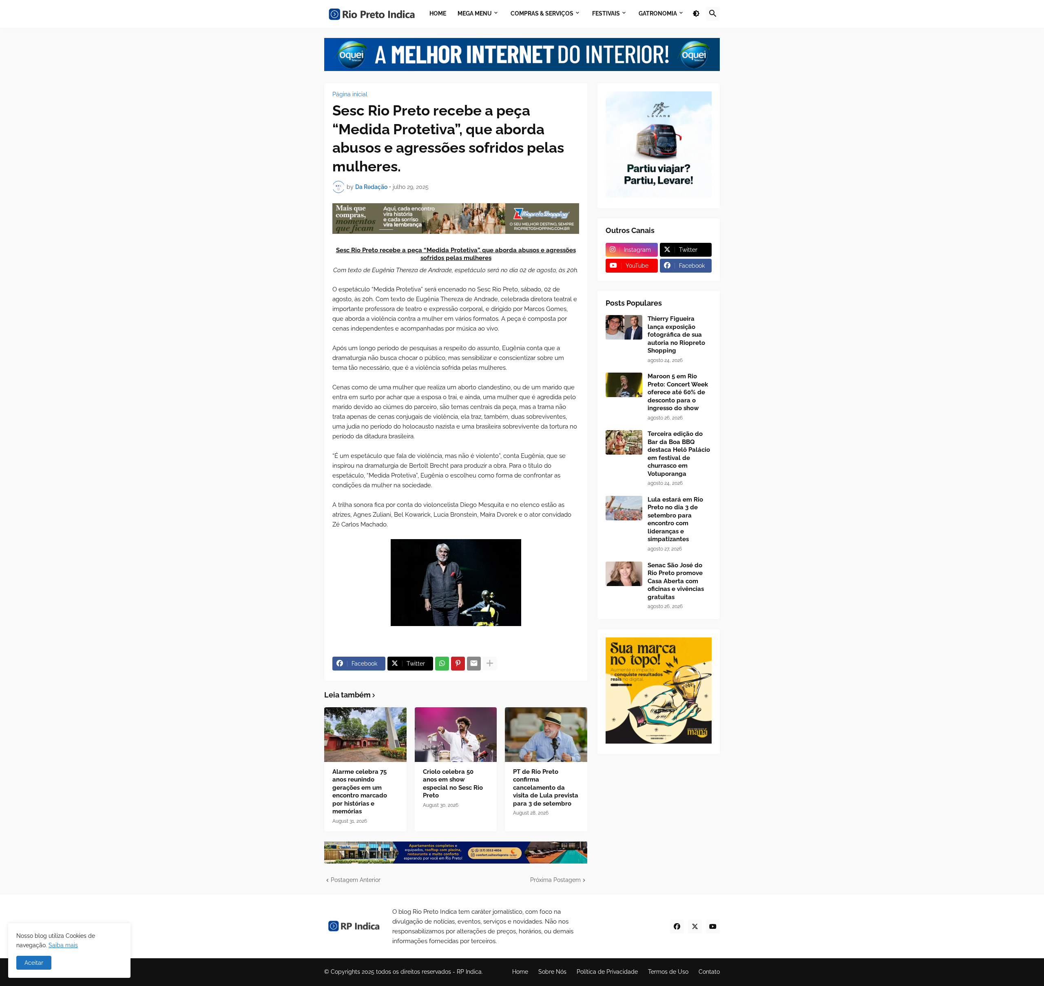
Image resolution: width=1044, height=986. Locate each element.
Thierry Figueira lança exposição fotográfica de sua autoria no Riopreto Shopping (676, 334)
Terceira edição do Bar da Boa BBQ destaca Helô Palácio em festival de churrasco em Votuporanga (679, 453)
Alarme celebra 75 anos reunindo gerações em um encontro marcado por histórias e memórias (359, 791)
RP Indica (469, 971)
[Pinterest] (458, 664)
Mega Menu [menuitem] (475, 13)
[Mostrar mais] (490, 664)
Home (520, 971)
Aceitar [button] (33, 962)
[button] (696, 14)
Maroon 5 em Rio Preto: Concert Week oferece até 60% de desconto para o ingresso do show (678, 392)
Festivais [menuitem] (606, 13)
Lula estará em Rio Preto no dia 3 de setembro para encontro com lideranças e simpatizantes (675, 519)
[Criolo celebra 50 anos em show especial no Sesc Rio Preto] (456, 734)
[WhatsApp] (442, 664)
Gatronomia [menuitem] (658, 13)
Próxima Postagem (555, 880)
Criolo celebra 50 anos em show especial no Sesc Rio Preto (453, 783)
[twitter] (695, 926)
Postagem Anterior (355, 880)
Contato (709, 971)
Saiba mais (63, 945)
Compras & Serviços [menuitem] (542, 13)
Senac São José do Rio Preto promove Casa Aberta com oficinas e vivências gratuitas (676, 581)
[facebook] (677, 926)
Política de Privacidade (607, 971)
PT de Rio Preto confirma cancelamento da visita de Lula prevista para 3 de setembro (545, 787)
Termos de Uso (668, 971)
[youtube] (713, 926)
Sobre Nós (552, 971)
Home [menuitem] (437, 13)
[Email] (474, 664)
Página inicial (349, 94)
